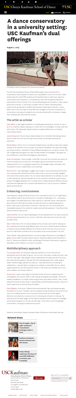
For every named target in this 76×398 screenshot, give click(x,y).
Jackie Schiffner (12, 215)
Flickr (37, 2)
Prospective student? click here (59, 381)
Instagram (16, 2)
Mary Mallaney (12, 288)
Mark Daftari (11, 124)
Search (67, 12)
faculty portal (23, 395)
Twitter (23, 2)
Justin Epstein (12, 235)
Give (47, 13)
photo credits (34, 395)
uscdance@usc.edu (17, 389)
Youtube (30, 2)
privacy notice (64, 395)
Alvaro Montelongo (13, 159)
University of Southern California (67, 7)
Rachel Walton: (12, 145)
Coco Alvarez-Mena (13, 253)
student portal (12, 395)
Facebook (8, 2)
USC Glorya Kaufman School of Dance (38, 8)
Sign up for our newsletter (60, 375)
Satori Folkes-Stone (13, 224)
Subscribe (57, 13)
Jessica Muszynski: (13, 136)
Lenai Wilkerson (12, 196)
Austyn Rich (11, 274)
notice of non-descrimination (48, 395)
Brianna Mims (11, 171)
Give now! (39, 378)
